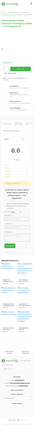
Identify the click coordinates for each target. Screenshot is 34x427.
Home (3, 12)
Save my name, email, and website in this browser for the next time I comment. (18, 206)
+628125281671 (19, 380)
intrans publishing (13, 12)
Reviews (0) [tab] (29, 124)
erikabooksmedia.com (16, 424)
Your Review (8, 232)
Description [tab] (7, 124)
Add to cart (20, 69)
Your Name (8, 215)
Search (23, 4)
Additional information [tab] (18, 124)
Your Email (8, 224)
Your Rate (7, 212)
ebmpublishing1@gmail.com (20, 383)
